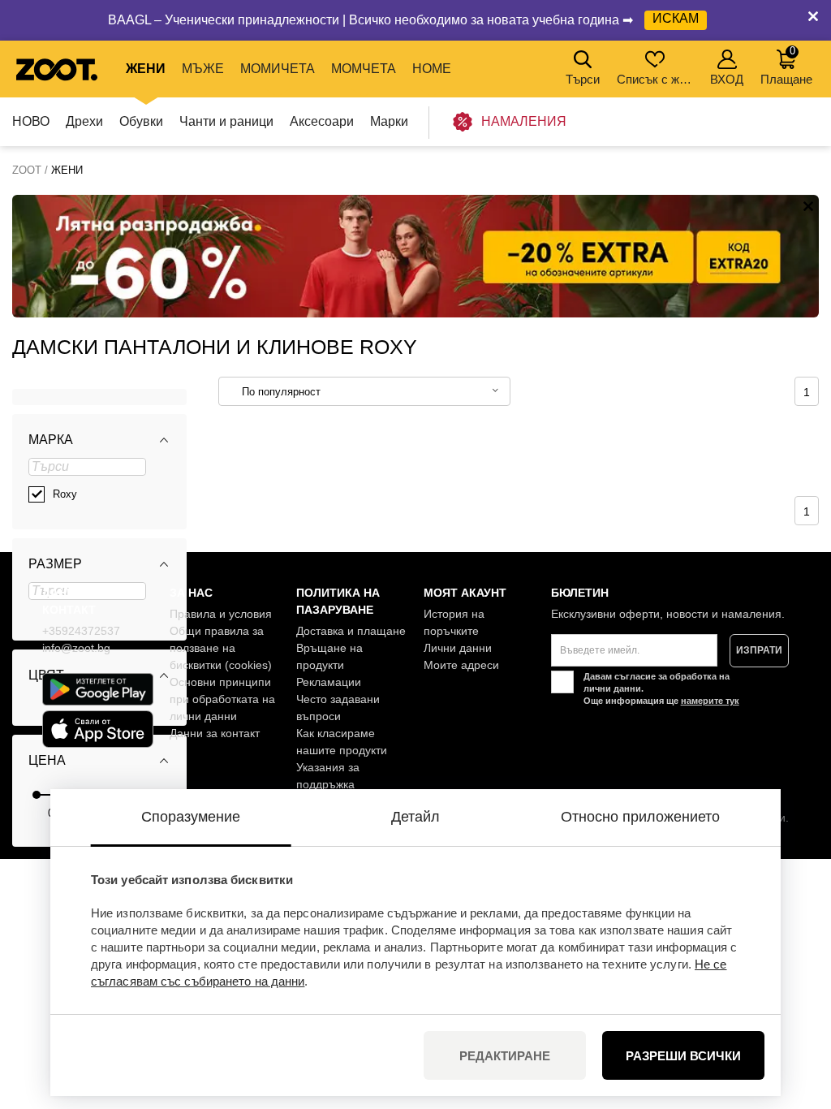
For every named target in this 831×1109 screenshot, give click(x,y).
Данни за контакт (215, 733)
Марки (389, 121)
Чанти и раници (226, 121)
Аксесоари (322, 121)
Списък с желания (656, 79)
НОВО (31, 121)
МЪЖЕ (203, 69)
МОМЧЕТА (363, 69)
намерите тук (710, 701)
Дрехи (84, 121)
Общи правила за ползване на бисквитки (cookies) (221, 647)
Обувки (141, 121)
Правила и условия (221, 613)
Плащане (786, 65)
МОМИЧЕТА (277, 69)
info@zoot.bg (76, 647)
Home (431, 69)
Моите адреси (461, 664)
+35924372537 (81, 630)
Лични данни (458, 647)
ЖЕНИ (146, 69)
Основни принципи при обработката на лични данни (222, 699)
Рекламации (328, 681)
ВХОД (726, 79)
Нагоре (790, 1010)
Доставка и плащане (351, 630)
